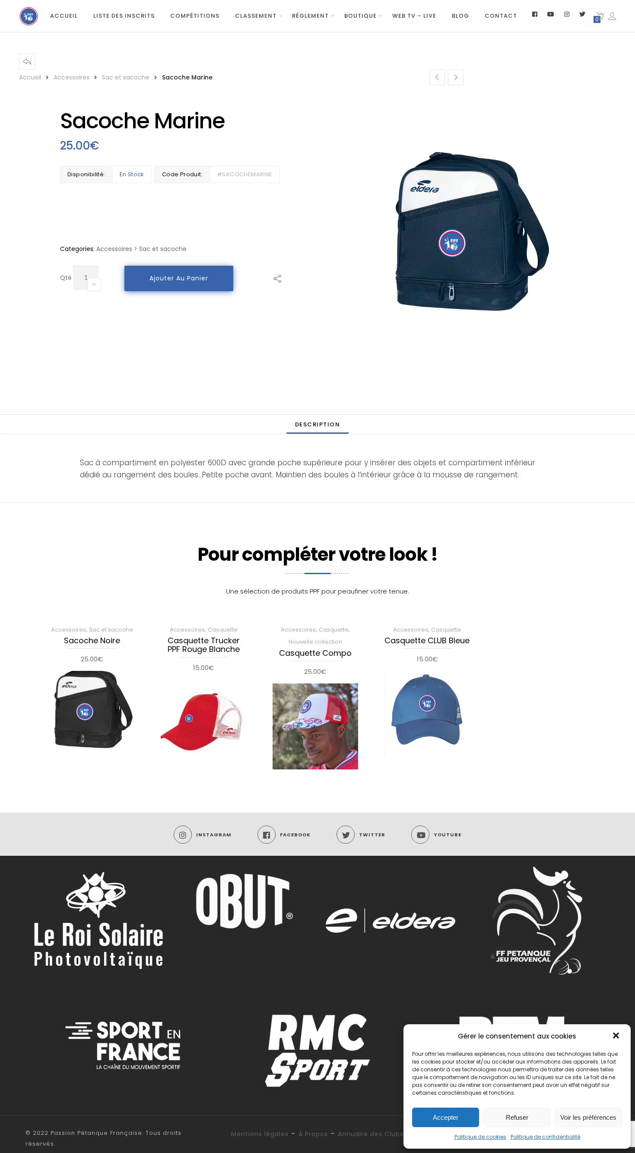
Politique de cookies (480, 1136)
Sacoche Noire (92, 641)
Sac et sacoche (125, 77)
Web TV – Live (414, 16)
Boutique (360, 16)
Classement (255, 16)
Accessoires (71, 77)
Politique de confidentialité (545, 1136)
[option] (470, 234)
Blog (460, 16)
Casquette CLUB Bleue (427, 641)
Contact (501, 16)
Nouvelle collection (315, 642)
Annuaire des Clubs (370, 1134)
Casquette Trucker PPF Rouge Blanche (204, 645)
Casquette (223, 630)
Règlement (310, 16)
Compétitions (194, 16)
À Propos (313, 1134)
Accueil (64, 16)
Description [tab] (317, 424)
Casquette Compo (315, 653)
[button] (617, 1036)
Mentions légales (260, 1134)
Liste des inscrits (124, 16)
